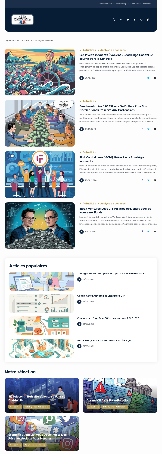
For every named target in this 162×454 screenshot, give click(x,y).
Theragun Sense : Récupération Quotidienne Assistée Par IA (111, 273)
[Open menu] (120, 19)
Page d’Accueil (12, 40)
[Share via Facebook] (142, 78)
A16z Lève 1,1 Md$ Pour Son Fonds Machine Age (104, 340)
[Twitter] (128, 19)
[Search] (113, 19)
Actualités (89, 50)
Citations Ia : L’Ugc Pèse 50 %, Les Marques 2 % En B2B (108, 318)
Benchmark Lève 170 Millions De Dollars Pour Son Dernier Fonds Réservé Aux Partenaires (113, 108)
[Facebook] (134, 19)
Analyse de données (113, 50)
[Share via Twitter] (148, 78)
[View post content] (40, 72)
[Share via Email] (154, 78)
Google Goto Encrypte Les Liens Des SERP (101, 295)
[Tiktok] (148, 19)
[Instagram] (141, 19)
